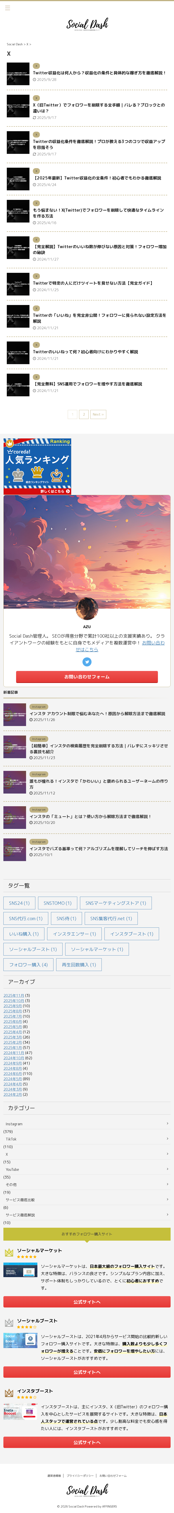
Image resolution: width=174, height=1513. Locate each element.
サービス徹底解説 (20, 1215)
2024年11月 (13, 1052)
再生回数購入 (79, 964)
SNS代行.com (26, 918)
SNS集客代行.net (111, 918)
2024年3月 (12, 1089)
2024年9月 (12, 1063)
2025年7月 (12, 1016)
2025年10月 (13, 1000)
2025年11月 (13, 995)
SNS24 (19, 903)
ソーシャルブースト (33, 949)
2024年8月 (12, 1068)
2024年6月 (12, 1073)
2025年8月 (12, 1011)
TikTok (11, 1139)
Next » (98, 414)
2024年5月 (12, 1078)
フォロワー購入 (28, 964)
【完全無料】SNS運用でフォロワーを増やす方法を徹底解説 (87, 384)
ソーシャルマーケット (97, 949)
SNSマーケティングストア (116, 903)
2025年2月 (12, 1042)
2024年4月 (12, 1084)
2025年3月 (12, 1037)
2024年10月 (13, 1057)
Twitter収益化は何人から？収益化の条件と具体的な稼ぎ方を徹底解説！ (100, 73)
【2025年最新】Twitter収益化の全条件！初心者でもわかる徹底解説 (97, 178)
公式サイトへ (87, 1302)
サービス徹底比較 (20, 1199)
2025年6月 (12, 1021)
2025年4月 (12, 1031)
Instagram (14, 1123)
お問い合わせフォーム (87, 676)
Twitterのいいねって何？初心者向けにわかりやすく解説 (85, 352)
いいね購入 (24, 934)
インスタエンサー (74, 934)
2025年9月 (12, 1005)
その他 (11, 1184)
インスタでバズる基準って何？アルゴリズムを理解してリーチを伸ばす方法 (98, 849)
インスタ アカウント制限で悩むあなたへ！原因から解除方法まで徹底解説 (97, 714)
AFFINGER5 (109, 1506)
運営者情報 (54, 1476)
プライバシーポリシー (80, 1476)
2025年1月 (12, 1047)
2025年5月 (12, 1026)
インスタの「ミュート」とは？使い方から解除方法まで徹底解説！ (90, 816)
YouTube (12, 1169)
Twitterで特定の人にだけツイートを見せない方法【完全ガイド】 (93, 283)
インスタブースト (131, 934)
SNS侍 (66, 918)
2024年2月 (12, 1094)
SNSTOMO (58, 903)
